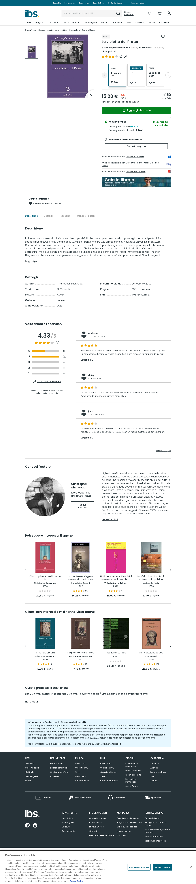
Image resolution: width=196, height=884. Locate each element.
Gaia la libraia (68, 831)
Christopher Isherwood (117, 47)
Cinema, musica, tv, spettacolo (49, 693)
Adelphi (107, 51)
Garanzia (93, 831)
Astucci (153, 780)
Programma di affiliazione (129, 822)
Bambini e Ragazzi (109, 780)
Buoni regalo (84, 3)
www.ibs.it (57, 731)
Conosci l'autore (86, 215)
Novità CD (79, 763)
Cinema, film (108, 693)
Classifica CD (81, 768)
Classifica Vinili (82, 780)
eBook (28, 780)
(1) (64, 351)
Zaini (152, 776)
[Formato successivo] (168, 75)
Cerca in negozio (136, 146)
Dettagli (48, 215)
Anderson (93, 333)
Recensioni (65, 215)
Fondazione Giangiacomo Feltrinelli (157, 831)
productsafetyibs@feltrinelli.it (104, 743)
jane (90, 411)
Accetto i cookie (162, 867)
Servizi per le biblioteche (128, 818)
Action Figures (132, 786)
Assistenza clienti (138, 3)
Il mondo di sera (45, 652)
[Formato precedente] (104, 75)
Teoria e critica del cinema (133, 693)
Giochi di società (133, 775)
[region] (98, 867)
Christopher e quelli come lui (45, 578)
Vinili (77, 772)
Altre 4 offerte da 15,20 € (127, 102)
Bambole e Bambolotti (130, 780)
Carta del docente (115, 3)
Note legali (31, 701)
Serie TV (103, 776)
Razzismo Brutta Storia (155, 841)
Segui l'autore (82, 506)
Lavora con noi (124, 831)
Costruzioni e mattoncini (131, 765)
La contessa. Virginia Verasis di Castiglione (80, 578)
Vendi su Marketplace (127, 826)
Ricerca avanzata (129, 13)
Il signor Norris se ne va (80, 652)
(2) (64, 356)
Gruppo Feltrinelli (152, 818)
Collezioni (54, 776)
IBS (113, 102)
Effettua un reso (96, 826)
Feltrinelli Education (154, 836)
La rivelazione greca (151, 652)
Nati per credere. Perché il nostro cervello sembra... (116, 578)
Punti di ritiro (69, 3)
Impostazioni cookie (139, 867)
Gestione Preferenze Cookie (101, 835)
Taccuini (154, 763)
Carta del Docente (135, 156)
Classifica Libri (32, 768)
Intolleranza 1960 (116, 652)
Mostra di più (163, 450)
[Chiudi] (191, 866)
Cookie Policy (76, 880)
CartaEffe (57, 3)
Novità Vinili (80, 776)
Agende (154, 768)
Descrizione (31, 215)
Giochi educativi (133, 770)
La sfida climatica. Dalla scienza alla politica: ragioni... (151, 578)
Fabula (61, 300)
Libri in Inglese (31, 776)
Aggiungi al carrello (138, 110)
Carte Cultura (98, 3)
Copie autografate (59, 772)
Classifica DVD (107, 768)
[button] (118, 13)
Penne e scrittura (158, 772)
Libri (27, 693)
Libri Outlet (29, 772)
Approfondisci (110, 519)
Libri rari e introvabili (59, 768)
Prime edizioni (56, 763)
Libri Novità (30, 763)
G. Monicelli (145, 47)
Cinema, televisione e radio (84, 693)
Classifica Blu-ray (108, 772)
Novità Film (105, 763)
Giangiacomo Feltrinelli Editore (155, 824)
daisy (91, 375)
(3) (57, 343)
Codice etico (123, 835)
